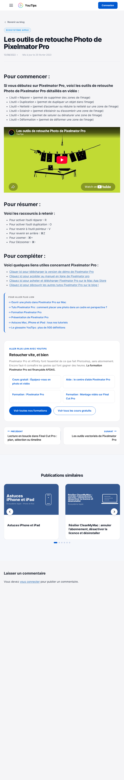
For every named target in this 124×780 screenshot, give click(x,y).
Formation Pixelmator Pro (26, 312)
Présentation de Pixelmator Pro (29, 317)
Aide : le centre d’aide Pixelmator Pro (88, 379)
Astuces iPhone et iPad (23, 525)
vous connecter (30, 581)
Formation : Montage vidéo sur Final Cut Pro (87, 396)
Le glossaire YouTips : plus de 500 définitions (38, 327)
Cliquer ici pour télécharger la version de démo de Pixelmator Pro (51, 271)
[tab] (55, 542)
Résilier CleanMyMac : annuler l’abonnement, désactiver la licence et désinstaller (90, 529)
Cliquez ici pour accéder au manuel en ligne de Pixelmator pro (49, 276)
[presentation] (31, 502)
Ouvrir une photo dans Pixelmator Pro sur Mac (38, 302)
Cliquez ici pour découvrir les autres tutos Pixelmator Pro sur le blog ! (54, 285)
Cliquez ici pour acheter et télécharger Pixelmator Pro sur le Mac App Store (57, 280)
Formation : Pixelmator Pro (28, 394)
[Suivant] (114, 511)
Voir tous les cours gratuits (74, 410)
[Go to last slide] (9, 511)
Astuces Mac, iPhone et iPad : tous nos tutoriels (39, 322)
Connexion (108, 5)
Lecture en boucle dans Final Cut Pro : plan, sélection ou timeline (32, 435)
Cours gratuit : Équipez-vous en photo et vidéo (31, 381)
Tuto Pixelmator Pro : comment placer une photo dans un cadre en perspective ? (59, 307)
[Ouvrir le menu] (11, 5)
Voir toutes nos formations (30, 410)
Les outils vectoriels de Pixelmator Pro (94, 435)
